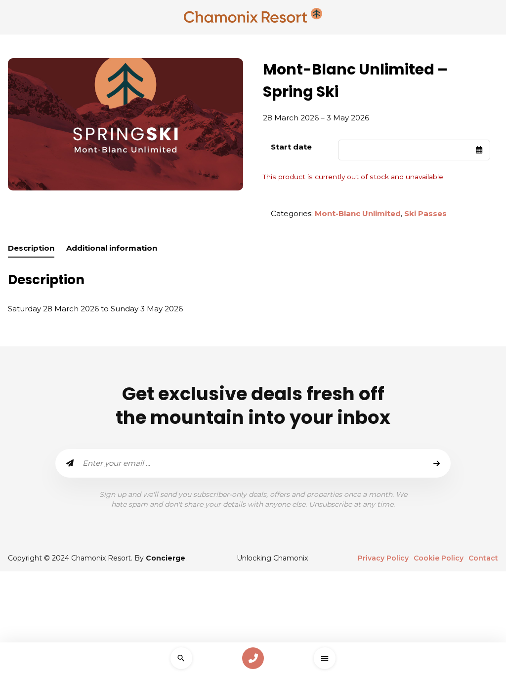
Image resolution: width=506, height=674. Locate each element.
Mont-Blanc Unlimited (358, 213)
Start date (291, 146)
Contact (483, 558)
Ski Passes (425, 213)
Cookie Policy (439, 558)
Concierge (165, 558)
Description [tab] (31, 248)
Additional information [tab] (111, 248)
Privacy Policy (383, 558)
